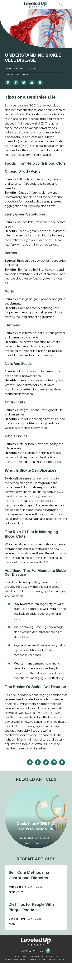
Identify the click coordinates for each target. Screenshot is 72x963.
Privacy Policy (58, 959)
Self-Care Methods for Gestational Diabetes (29, 874)
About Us (52, 956)
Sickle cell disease (17, 478)
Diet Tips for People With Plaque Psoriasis (31, 906)
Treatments (16, 892)
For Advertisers (15, 959)
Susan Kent (26, 838)
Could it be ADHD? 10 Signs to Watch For (36, 825)
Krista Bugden (17, 886)
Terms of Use (37, 959)
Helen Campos (13, 68)
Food (12, 924)
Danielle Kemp (17, 918)
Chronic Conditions (17, 74)
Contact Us (36, 956)
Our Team (20, 956)
